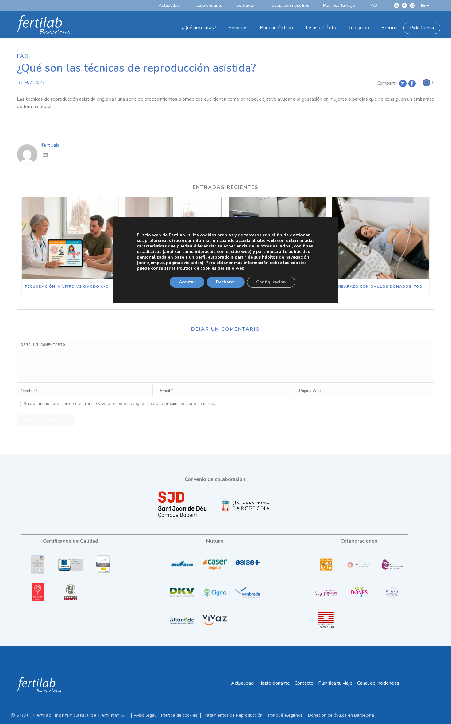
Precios (389, 27)
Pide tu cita (422, 28)
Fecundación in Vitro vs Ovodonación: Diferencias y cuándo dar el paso (71, 286)
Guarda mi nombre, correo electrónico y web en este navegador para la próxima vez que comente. (119, 404)
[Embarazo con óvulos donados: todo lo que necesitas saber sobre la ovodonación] (380, 238)
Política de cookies (179, 715)
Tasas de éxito (320, 27)
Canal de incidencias (378, 683)
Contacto (304, 683)
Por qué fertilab (276, 27)
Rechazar (225, 282)
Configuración (271, 282)
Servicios (238, 27)
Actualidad (242, 683)
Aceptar (187, 282)
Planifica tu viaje (335, 683)
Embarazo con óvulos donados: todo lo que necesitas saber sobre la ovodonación (382, 286)
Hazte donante (274, 683)
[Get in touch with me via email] (45, 155)
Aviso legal (145, 715)
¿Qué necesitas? (198, 27)
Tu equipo (359, 27)
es (423, 5)
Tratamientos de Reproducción (233, 715)
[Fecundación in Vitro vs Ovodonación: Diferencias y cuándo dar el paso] (70, 238)
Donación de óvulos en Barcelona (341, 715)
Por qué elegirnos (285, 715)
